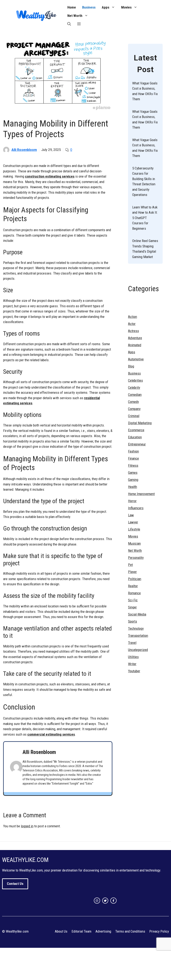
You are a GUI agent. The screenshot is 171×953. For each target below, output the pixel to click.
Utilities (133, 657)
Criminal (133, 416)
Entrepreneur (137, 444)
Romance (134, 593)
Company (134, 409)
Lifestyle (134, 529)
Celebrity (134, 387)
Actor (132, 324)
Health (132, 487)
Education (135, 437)
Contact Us (15, 884)
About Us (61, 931)
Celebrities (135, 380)
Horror (132, 501)
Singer (132, 607)
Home (71, 7)
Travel (132, 643)
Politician (134, 579)
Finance (133, 458)
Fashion (133, 451)
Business (89, 7)
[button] (69, 24)
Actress (133, 331)
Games (132, 472)
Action (132, 317)
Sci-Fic (133, 600)
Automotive (136, 359)
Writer (132, 664)
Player (132, 572)
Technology (136, 628)
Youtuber (134, 671)
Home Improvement (141, 494)
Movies (126, 7)
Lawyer (133, 522)
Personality (136, 557)
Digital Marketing (140, 423)
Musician (134, 543)
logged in (27, 826)
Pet (130, 565)
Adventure (135, 338)
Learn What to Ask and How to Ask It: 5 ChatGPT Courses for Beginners (144, 218)
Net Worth (74, 16)
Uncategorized (138, 650)
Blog (131, 366)
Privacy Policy (159, 931)
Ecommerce (136, 430)
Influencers (135, 508)
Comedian (135, 394)
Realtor (133, 586)
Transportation (138, 635)
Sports (132, 621)
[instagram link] (97, 901)
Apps (105, 7)
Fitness (133, 465)
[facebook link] (113, 901)
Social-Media (137, 614)
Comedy (133, 402)
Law (131, 515)
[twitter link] (105, 901)
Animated (134, 345)
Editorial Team (81, 931)
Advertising (103, 931)
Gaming (133, 480)
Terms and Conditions (130, 931)
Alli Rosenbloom (24, 150)
